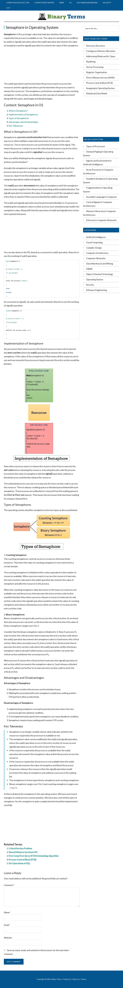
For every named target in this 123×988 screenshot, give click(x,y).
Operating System (94, 279)
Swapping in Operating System (100, 88)
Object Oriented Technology (99, 274)
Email (7, 925)
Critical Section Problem (20, 848)
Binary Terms (56, 979)
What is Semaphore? (18, 110)
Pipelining (90, 61)
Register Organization (96, 72)
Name (7, 912)
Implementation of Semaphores (23, 114)
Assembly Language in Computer (101, 197)
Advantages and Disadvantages (23, 122)
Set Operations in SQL (19, 863)
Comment (9, 885)
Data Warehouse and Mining (99, 263)
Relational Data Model (96, 93)
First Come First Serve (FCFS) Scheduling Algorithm (33, 856)
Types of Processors (95, 146)
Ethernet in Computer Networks (101, 220)
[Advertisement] (42, 65)
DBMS (89, 269)
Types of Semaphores (19, 118)
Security (90, 284)
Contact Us (67, 979)
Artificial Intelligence (96, 237)
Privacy (83, 979)
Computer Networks (96, 258)
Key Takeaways (16, 125)
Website (8, 937)
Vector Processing (94, 67)
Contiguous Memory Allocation (100, 51)
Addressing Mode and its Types (100, 56)
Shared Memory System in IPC (23, 852)
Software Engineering (96, 290)
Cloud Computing (94, 242)
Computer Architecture (97, 253)
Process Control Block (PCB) (22, 859)
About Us (76, 979)
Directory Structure (95, 45)
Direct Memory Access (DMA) (100, 77)
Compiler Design (94, 247)
